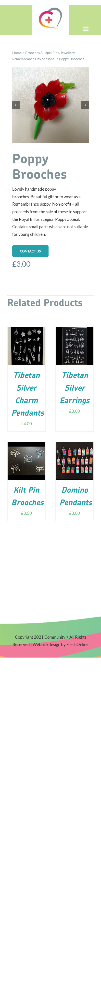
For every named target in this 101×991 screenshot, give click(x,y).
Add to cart (23, 344)
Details (26, 350)
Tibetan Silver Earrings (74, 388)
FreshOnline (77, 644)
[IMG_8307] (50, 105)
